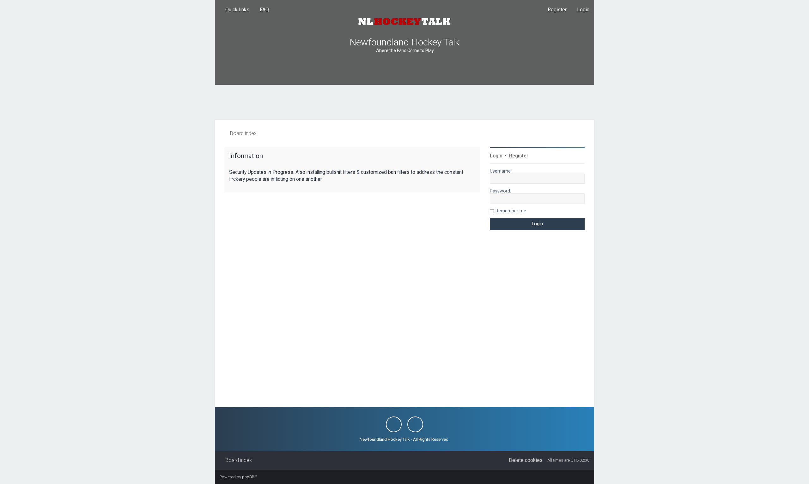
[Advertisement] (404, 102)
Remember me (511, 210)
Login (496, 156)
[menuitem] (261, 9)
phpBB (248, 477)
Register (518, 156)
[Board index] (404, 21)
